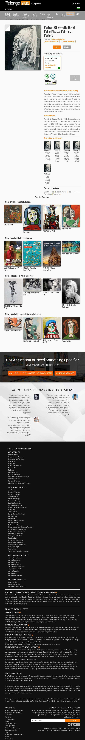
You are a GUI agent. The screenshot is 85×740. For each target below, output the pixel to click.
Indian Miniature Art (14, 466)
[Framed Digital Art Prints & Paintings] (39, 647)
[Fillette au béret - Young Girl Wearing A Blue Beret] (52, 327)
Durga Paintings (13, 547)
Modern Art (12, 468)
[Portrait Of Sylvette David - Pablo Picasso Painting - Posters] (23, 47)
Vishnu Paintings (14, 499)
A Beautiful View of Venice (70, 254)
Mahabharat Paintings (15, 525)
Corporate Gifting (14, 584)
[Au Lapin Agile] (13, 214)
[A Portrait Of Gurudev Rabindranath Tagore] (71, 290)
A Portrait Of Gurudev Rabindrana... (69, 306)
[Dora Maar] (32, 217)
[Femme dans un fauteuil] (32, 328)
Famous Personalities (15, 542)
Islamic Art (12, 461)
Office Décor (12, 582)
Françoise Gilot (67, 341)
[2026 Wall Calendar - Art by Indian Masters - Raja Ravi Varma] (13, 253)
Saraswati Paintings (15, 505)
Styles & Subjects (7, 15)
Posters (42, 14)
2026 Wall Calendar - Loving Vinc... (30, 269)
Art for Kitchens (13, 562)
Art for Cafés (12, 573)
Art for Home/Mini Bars (16, 567)
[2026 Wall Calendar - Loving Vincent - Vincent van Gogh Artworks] (32, 253)
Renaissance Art (13, 479)
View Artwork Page (68, 41)
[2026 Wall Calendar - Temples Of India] (52, 253)
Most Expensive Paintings (17, 529)
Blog (56, 14)
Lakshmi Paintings (14, 503)
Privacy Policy (10, 726)
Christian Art (12, 516)
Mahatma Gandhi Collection (17, 507)
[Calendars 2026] (20, 612)
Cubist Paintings (13, 455)
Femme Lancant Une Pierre (12, 331)
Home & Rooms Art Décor (26, 16)
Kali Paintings (12, 549)
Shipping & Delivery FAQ (13, 713)
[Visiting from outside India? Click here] (56, 592)
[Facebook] (72, 725)
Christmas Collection (15, 534)
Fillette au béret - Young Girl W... (50, 341)
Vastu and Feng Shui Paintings (18, 551)
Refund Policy (10, 719)
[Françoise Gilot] (71, 328)
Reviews (8, 717)
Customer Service (11, 730)
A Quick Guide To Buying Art (14, 710)
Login (33, 3)
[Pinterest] (78, 725)
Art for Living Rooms (15, 558)
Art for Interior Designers (16, 586)
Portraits (56, 194)
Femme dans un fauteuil (31, 341)
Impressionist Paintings (16, 459)
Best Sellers (63, 15)
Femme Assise (66, 229)
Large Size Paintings (50, 16)
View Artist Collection (51, 41)
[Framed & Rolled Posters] (28, 625)
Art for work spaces (15, 575)
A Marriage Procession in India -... (31, 294)
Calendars (70, 14)
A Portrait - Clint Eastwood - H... (51, 293)
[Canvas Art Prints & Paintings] (32, 635)
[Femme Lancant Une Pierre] (13, 323)
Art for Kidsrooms (14, 564)
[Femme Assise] (71, 216)
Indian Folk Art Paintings (16, 531)
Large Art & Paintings (15, 540)
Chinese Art (12, 518)
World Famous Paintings (16, 520)
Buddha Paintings (14, 494)
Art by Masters (35, 15)
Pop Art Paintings (14, 474)
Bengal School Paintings (16, 514)
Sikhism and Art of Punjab (17, 545)
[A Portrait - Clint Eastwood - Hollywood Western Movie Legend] (52, 284)
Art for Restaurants (15, 569)
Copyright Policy (10, 723)
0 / (75, 3)
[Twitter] (69, 725)
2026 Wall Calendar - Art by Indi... (13, 269)
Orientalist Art (13, 472)
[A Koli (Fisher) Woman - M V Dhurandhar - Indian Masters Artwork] (13, 291)
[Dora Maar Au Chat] (52, 217)
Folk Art (11, 470)
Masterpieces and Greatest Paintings (20, 527)
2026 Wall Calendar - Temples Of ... (49, 269)
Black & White (61, 192)
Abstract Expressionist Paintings (19, 483)
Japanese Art (12, 512)
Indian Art (11, 463)
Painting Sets (12, 538)
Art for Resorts (13, 571)
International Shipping (12, 728)
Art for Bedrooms (14, 560)
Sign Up (38, 3)
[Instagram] (75, 725)
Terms (7, 721)
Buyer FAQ (8, 715)
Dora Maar (26, 232)
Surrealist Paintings (14, 481)
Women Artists (13, 523)
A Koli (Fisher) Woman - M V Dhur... (13, 307)
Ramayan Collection (15, 536)
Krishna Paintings (14, 492)
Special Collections (16, 15)
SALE (77, 14)
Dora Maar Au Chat (49, 231)
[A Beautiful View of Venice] (71, 246)
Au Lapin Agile (8, 224)
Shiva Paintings (13, 496)
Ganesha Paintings (14, 501)
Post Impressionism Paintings (18, 477)
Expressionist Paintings (16, 457)
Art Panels (11, 490)
